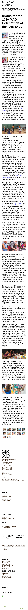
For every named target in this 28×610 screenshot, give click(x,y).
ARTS (4, 522)
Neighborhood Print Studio (8, 518)
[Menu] (24, 3)
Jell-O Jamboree (6, 561)
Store (5, 587)
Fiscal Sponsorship (6, 577)
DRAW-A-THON (6, 564)
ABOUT (5, 492)
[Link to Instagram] (20, 608)
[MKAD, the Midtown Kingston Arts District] (11, 3)
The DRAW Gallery (6, 525)
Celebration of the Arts (7, 567)
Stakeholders (5, 573)
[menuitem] (24, 3)
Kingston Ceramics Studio (10, 205)
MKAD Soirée (5, 568)
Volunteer (4, 574)
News (3, 495)
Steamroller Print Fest (7, 565)
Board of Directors (6, 499)
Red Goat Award (6, 527)
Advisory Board (6, 500)
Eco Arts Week (5, 562)
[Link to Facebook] (22, 608)
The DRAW (5, 517)
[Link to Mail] (25, 608)
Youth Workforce (6, 519)
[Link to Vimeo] (18, 608)
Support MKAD (8, 571)
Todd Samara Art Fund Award (9, 526)
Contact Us (7, 592)
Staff (3, 497)
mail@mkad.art (6, 477)
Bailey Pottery (17, 203)
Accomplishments (6, 496)
